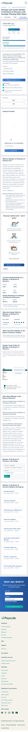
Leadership (6, 322)
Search (7, 476)
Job (9, 7)
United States (4, 7)
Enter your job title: (14, 258)
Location (6, 470)
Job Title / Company (9, 465)
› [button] (15, 126)
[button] (1, 17)
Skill (13, 100)
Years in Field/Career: (8, 73)
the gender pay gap (12, 306)
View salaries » (18, 373)
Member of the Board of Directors (19, 7)
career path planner (12, 355)
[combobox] (14, 68)
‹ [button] (12, 126)
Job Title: (7, 591)
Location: (5, 66)
